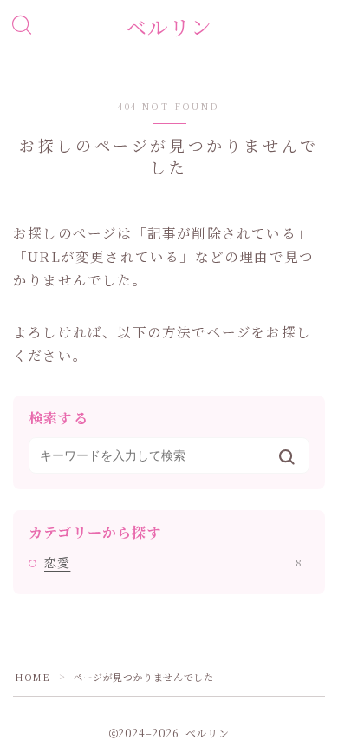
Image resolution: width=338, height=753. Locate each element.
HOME (32, 677)
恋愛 (173, 562)
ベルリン (169, 27)
